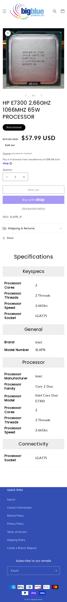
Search (11, 499)
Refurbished (14, 127)
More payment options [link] (33, 208)
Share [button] (10, 237)
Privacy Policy (15, 523)
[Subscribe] (56, 570)
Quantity (7, 169)
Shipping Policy (16, 539)
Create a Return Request (22, 547)
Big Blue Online (37, 599)
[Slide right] (41, 95)
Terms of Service (17, 531)
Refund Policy (15, 515)
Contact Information (19, 507)
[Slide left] (26, 95)
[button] (4, 11)
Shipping (7, 153)
